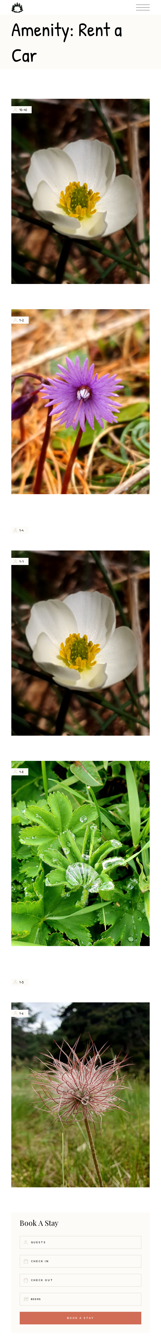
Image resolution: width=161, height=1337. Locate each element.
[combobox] (80, 1299)
